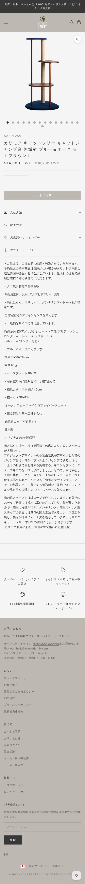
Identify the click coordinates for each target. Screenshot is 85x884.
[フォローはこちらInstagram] (6, 854)
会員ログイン (12, 745)
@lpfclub (43, 653)
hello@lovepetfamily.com (32, 648)
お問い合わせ (12, 738)
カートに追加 (42, 195)
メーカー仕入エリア (16, 765)
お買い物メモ (12, 685)
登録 (13, 840)
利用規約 (9, 698)
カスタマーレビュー (16, 785)
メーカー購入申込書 (16, 758)
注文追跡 (9, 751)
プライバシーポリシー (17, 705)
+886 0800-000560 (46, 644)
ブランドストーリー (16, 678)
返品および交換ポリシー (19, 691)
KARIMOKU (12, 135)
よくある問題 (12, 731)
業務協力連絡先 (13, 711)
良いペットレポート (16, 792)
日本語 (56, 866)
